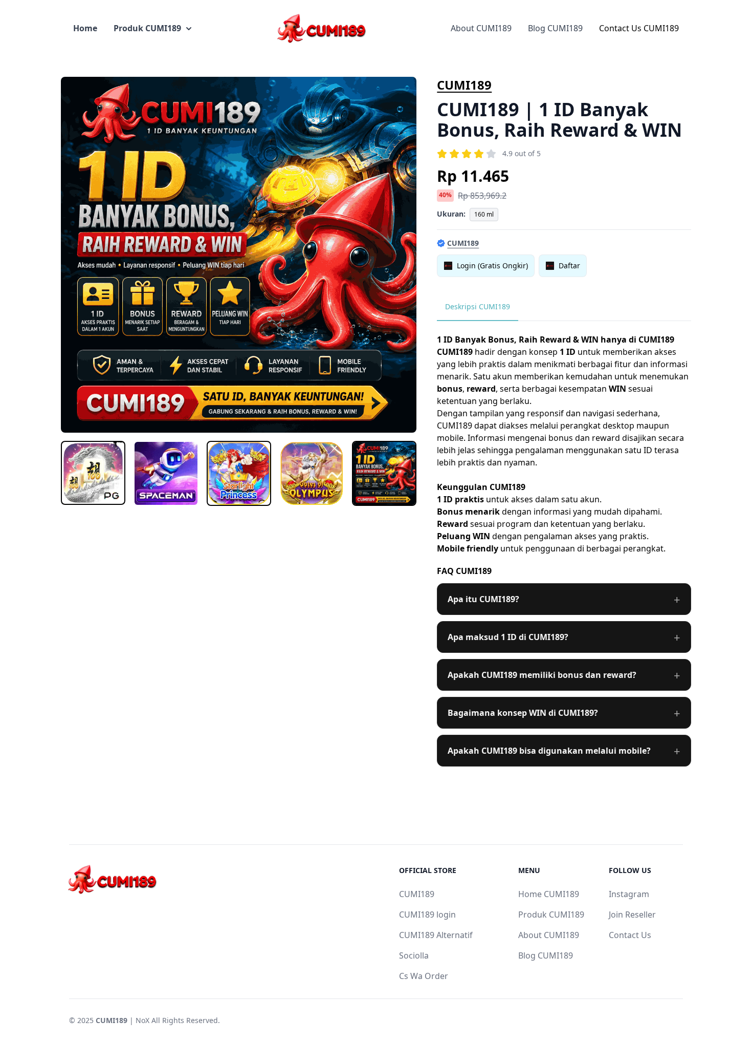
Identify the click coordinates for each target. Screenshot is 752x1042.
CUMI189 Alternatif (436, 935)
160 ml (484, 214)
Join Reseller (632, 914)
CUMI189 (464, 84)
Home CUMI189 (548, 894)
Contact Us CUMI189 (639, 28)
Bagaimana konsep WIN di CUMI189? (523, 712)
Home (85, 28)
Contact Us (630, 935)
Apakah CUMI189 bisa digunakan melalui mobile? (549, 750)
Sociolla (414, 955)
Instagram (629, 894)
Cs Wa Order (423, 976)
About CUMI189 (481, 28)
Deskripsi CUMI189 (477, 306)
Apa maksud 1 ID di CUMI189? (508, 637)
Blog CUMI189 (555, 28)
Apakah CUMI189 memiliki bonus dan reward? (542, 675)
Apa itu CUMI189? (483, 599)
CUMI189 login (427, 914)
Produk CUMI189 (147, 28)
